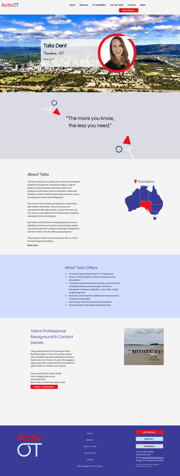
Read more (32, 245)
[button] (90, 267)
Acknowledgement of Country (90, 466)
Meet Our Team (90, 446)
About (89, 433)
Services (90, 440)
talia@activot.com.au (45, 376)
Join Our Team (90, 453)
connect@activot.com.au (153, 457)
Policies (90, 460)
